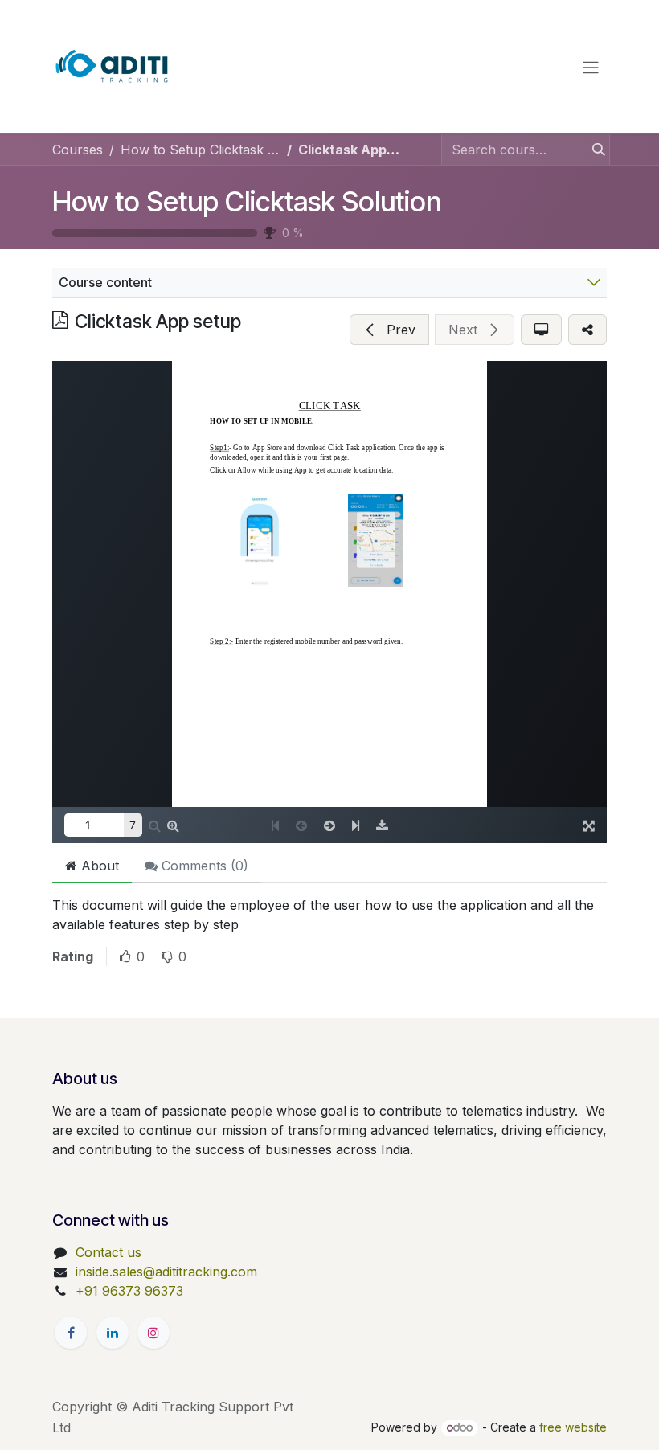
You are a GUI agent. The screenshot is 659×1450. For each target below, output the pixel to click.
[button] (389, 329)
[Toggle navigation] (591, 67)
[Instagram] (153, 1333)
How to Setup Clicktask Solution (246, 201)
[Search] (594, 149)
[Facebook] (71, 1333)
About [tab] (98, 866)
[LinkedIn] (112, 1333)
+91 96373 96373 (129, 1291)
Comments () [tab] (203, 866)
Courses (77, 149)
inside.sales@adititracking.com (166, 1272)
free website (573, 1427)
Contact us (108, 1252)
